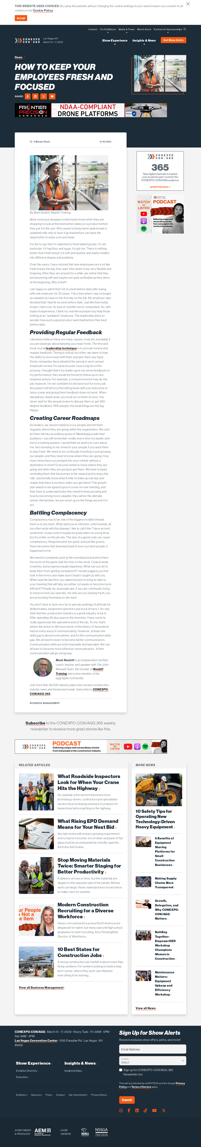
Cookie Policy (43, 10)
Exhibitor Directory (27, 1070)
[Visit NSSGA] (101, 1132)
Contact (60, 1094)
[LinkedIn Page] (137, 1111)
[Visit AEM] (42, 1132)
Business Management (45, 703)
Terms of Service (141, 1086)
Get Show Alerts (173, 40)
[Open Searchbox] (184, 29)
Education (22, 1077)
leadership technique (61, 348)
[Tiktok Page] (145, 1111)
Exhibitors (21, 1094)
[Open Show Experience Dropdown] (115, 44)
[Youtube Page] (154, 1111)
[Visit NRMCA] (85, 1132)
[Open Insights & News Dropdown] (144, 44)
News (18, 57)
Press (49, 1094)
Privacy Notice (99, 1094)
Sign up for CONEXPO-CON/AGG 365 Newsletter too (148, 1072)
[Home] (27, 40)
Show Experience (33, 1063)
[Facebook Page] (129, 1111)
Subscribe (35, 723)
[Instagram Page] (121, 1111)
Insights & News (81, 1063)
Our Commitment (78, 1094)
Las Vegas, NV (50, 38)
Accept (21, 18)
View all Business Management (41, 987)
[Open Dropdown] (108, 32)
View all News (146, 1008)
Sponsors (36, 1094)
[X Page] (163, 1111)
